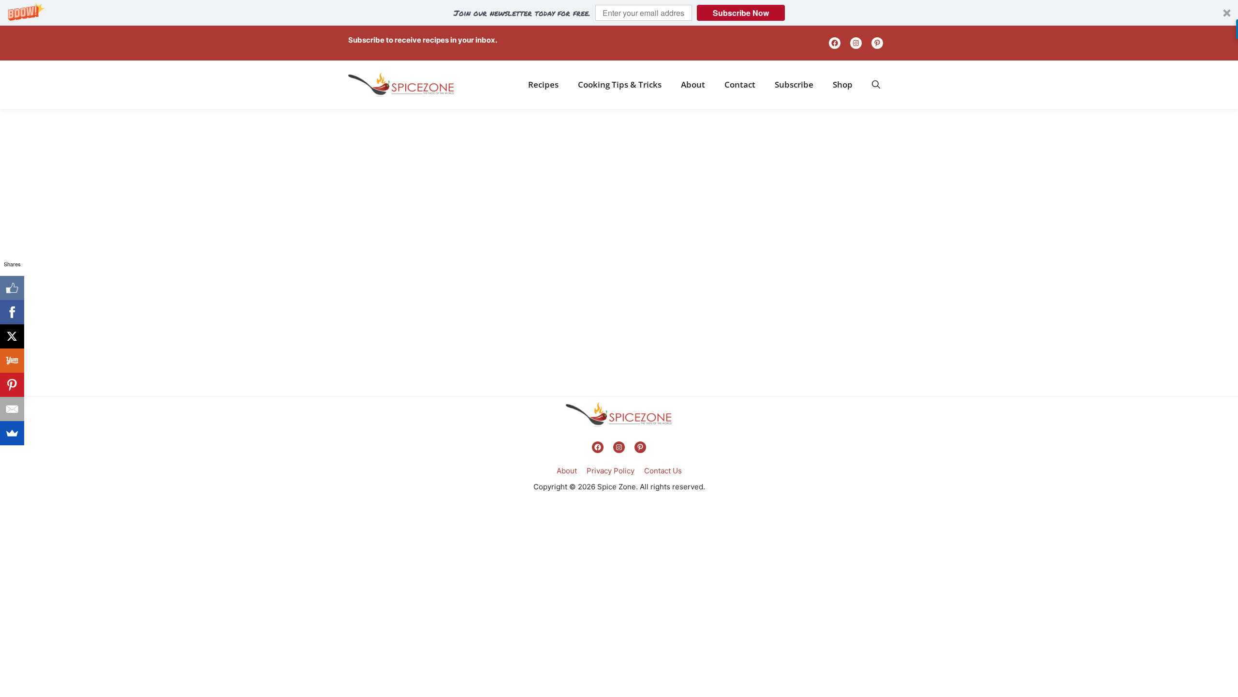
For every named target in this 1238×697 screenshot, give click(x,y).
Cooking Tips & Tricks (620, 84)
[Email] (12, 409)
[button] (619, 13)
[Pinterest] (12, 385)
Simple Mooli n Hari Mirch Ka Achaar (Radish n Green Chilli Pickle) (401, 376)
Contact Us (663, 470)
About (693, 84)
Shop (843, 84)
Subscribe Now (741, 12)
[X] (12, 336)
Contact (739, 84)
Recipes (543, 84)
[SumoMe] (12, 433)
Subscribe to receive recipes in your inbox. (422, 40)
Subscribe (794, 84)
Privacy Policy (610, 470)
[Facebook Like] (12, 288)
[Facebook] (12, 312)
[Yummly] (12, 360)
